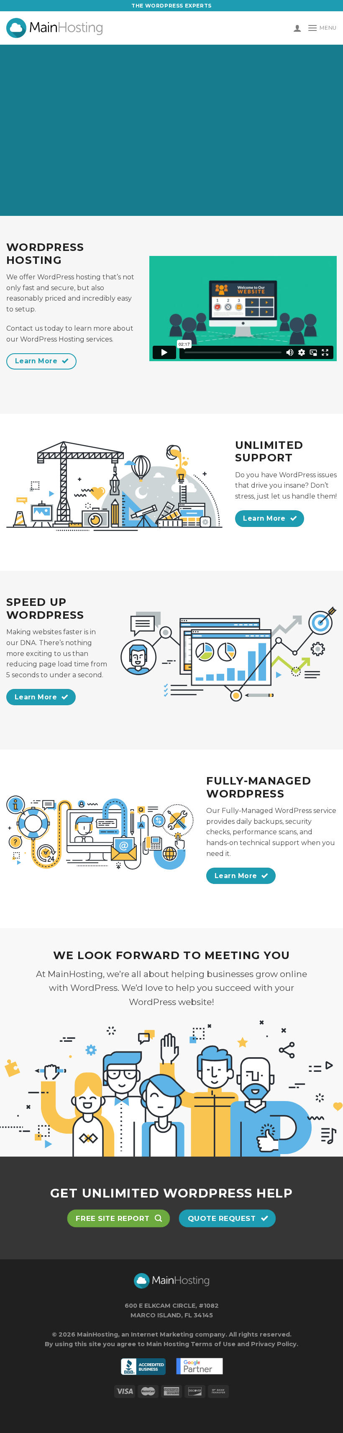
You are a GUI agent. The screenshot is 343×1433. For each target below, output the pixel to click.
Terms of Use (213, 1344)
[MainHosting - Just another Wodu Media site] (54, 28)
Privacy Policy (274, 1344)
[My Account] (297, 28)
